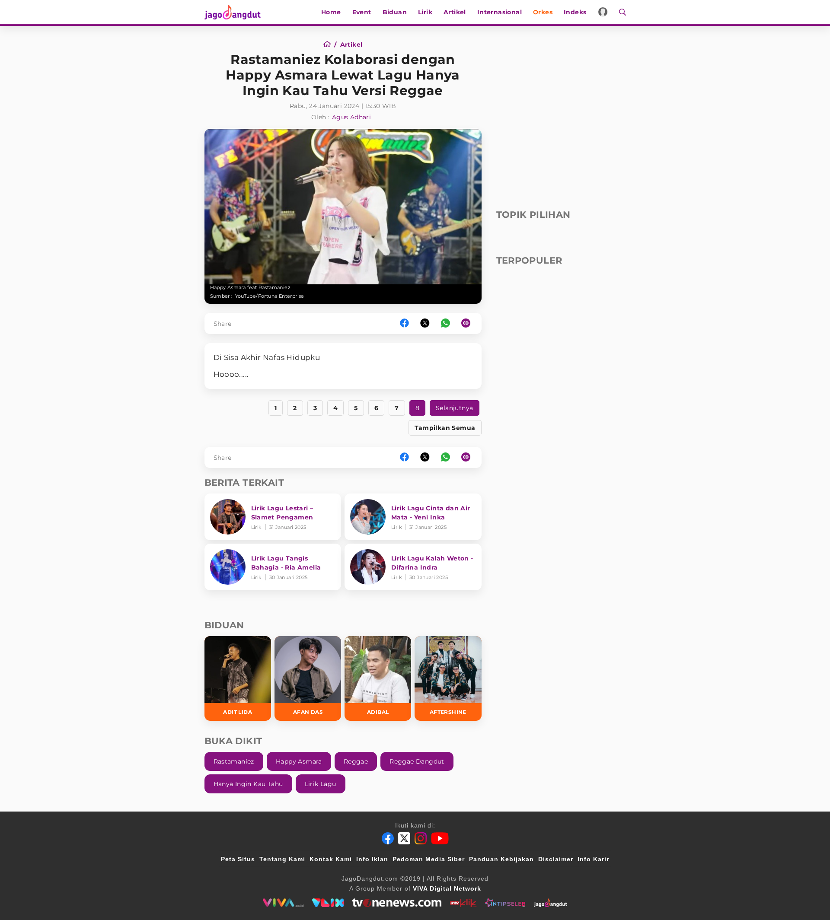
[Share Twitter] (425, 323)
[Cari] (619, 12)
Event (361, 12)
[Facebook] (388, 838)
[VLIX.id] (328, 902)
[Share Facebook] (404, 323)
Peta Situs (238, 859)
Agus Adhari (351, 117)
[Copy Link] (469, 323)
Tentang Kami (282, 859)
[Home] (330, 44)
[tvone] (396, 902)
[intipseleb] (505, 902)
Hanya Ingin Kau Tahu (248, 784)
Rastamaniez (234, 761)
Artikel (455, 12)
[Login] (602, 12)
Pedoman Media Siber (429, 859)
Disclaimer (555, 859)
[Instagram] (421, 838)
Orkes (542, 12)
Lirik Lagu (320, 784)
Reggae (356, 761)
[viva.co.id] (283, 902)
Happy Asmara (299, 761)
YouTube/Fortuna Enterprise (269, 296)
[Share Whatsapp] (445, 323)
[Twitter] (404, 838)
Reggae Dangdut (416, 761)
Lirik (425, 12)
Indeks (575, 12)
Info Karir (593, 859)
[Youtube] (440, 838)
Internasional (499, 12)
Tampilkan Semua (445, 428)
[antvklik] (463, 902)
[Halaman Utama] (235, 12)
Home (331, 12)
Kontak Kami (331, 859)
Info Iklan (372, 859)
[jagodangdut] (550, 902)
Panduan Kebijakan (501, 859)
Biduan (395, 12)
